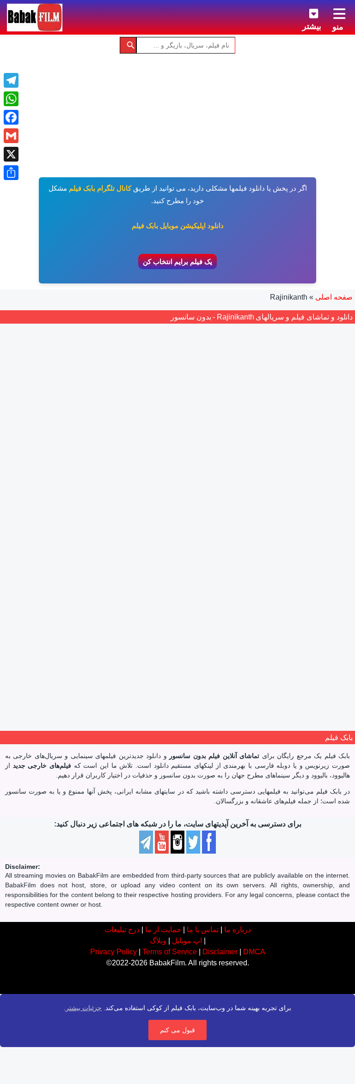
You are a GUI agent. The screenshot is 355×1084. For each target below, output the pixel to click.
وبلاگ (158, 941)
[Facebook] (11, 117)
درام (280, 590)
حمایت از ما (163, 929)
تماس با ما (203, 929)
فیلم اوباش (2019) (258, 508)
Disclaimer (220, 952)
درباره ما (237, 929)
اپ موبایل (187, 941)
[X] (11, 154)
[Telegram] (11, 80)
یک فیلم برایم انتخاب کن (177, 261)
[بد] (274, 535)
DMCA (254, 952)
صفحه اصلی (334, 297)
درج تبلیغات (122, 929)
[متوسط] (264, 535)
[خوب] (254, 535)
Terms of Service (169, 952)
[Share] (11, 172)
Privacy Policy (113, 952)
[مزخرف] (284, 535)
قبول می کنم (177, 1030)
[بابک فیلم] (34, 17)
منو (337, 26)
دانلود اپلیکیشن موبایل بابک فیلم (178, 225)
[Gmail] (11, 135)
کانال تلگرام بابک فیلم (100, 188)
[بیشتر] (306, 12)
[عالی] (244, 535)
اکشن (298, 590)
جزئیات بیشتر (84, 1008)
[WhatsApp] (11, 99)
